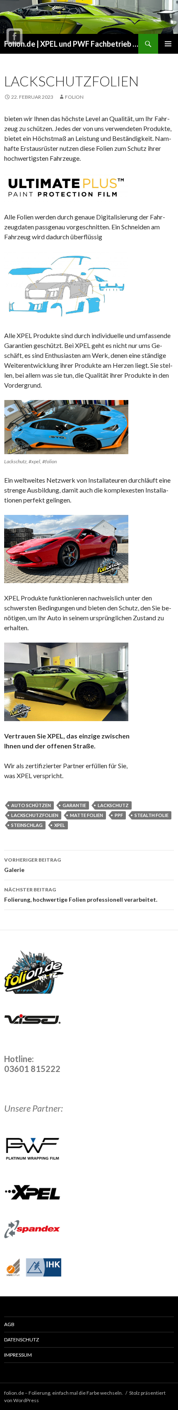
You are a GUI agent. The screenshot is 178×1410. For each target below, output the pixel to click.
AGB (9, 1324)
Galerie (32, 865)
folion (74, 97)
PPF (119, 815)
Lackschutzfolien (34, 815)
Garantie (74, 805)
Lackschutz (113, 805)
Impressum (18, 1355)
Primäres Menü (168, 44)
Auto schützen (31, 805)
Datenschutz (21, 1339)
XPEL (59, 825)
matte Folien (86, 815)
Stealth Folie (151, 815)
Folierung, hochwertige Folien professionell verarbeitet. (80, 894)
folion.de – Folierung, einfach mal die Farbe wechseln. (63, 1393)
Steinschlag (27, 825)
